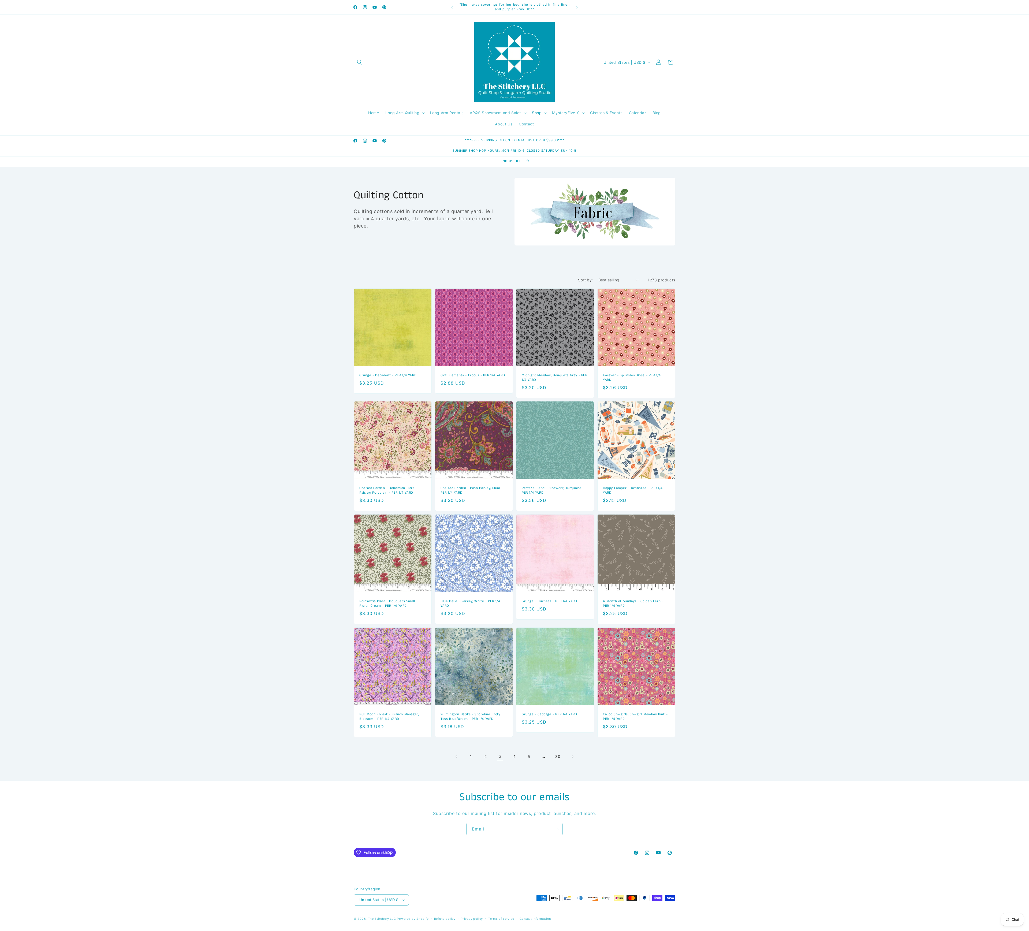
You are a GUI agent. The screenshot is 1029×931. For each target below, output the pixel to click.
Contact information (535, 919)
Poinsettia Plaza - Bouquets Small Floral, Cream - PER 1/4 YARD (387, 603)
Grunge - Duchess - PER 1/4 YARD (549, 601)
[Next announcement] (577, 7)
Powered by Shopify (413, 919)
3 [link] (500, 756)
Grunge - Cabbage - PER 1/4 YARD (549, 714)
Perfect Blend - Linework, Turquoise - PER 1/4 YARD (553, 490)
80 (557, 756)
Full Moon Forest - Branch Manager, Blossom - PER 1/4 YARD (389, 716)
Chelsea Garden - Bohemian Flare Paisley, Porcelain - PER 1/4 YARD (387, 490)
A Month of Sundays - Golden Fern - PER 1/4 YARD (633, 603)
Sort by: (585, 280)
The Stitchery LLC (382, 919)
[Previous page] (457, 756)
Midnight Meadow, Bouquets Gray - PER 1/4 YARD (554, 377)
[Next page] (572, 756)
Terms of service (501, 919)
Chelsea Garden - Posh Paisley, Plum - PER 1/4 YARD (472, 490)
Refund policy (445, 919)
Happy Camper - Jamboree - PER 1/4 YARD (633, 490)
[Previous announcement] (452, 7)
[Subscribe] (556, 829)
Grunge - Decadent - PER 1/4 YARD (387, 375)
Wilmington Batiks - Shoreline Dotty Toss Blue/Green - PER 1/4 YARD (470, 716)
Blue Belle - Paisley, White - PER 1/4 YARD (470, 603)
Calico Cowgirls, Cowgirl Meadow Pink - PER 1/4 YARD (635, 716)
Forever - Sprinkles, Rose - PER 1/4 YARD (632, 377)
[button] (360, 62)
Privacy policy (472, 919)
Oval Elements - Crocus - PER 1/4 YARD (473, 375)
